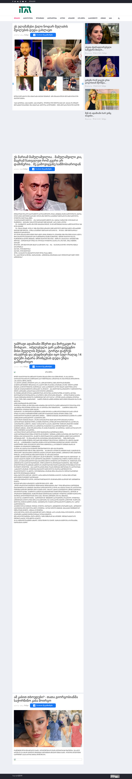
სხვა (110, 18)
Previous (13, 84)
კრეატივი (71, 18)
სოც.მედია (81, 18)
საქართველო (92, 18)
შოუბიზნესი (40, 18)
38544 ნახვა (24, 705)
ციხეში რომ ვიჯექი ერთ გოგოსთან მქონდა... (97, 81)
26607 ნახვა (24, 367)
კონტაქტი (32, 1)
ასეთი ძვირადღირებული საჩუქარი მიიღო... (98, 48)
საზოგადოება (52, 18)
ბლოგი (62, 18)
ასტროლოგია (28, 18)
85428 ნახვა (101, 86)
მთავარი (17, 18)
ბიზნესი (103, 18)
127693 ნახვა (101, 53)
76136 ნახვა (24, 169)
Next (83, 84)
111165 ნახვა (101, 119)
